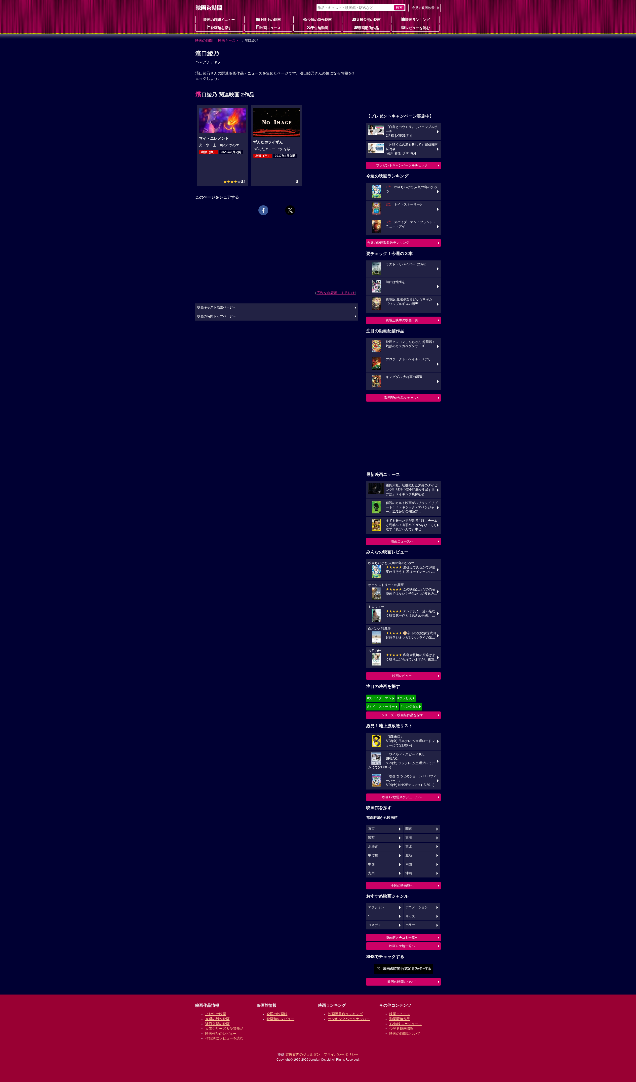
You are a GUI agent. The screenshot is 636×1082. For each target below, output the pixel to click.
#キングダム (410, 706)
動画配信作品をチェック (402, 398)
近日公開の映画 (368, 20)
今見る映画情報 (401, 1029)
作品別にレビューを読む (224, 1038)
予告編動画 (319, 28)
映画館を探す (221, 28)
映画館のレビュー (280, 1019)
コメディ (374, 925)
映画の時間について (402, 982)
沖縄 (408, 873)
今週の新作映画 (319, 20)
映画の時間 (204, 40)
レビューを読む (417, 28)
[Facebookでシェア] (263, 210)
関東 (408, 829)
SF (370, 916)
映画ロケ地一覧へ (402, 946)
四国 (408, 864)
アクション (376, 907)
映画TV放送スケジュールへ (402, 797)
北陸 (408, 855)
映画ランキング (417, 20)
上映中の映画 (270, 20)
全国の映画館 (277, 1014)
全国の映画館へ (402, 885)
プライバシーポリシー (341, 1054)
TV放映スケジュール (405, 1024)
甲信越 (373, 855)
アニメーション (416, 907)
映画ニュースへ (402, 541)
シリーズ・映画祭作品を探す (402, 715)
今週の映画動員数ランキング (388, 243)
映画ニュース (270, 28)
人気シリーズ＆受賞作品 (224, 1029)
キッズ (410, 916)
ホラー (410, 925)
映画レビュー (402, 676)
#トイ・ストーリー (381, 706)
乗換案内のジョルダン (302, 1054)
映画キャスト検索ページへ (216, 307)
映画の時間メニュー (219, 20)
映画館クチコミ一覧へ (402, 937)
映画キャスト (228, 40)
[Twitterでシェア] (290, 210)
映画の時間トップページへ (216, 316)
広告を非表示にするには (336, 293)
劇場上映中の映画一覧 (402, 320)
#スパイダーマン (379, 698)
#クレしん (405, 698)
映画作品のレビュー (221, 1034)
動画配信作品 (368, 28)
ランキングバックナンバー (349, 1019)
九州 (371, 873)
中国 (371, 864)
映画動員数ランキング (345, 1014)
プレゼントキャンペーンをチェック (402, 165)
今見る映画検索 (423, 8)
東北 (408, 846)
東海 (408, 837)
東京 (371, 829)
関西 (371, 837)
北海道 (373, 846)
